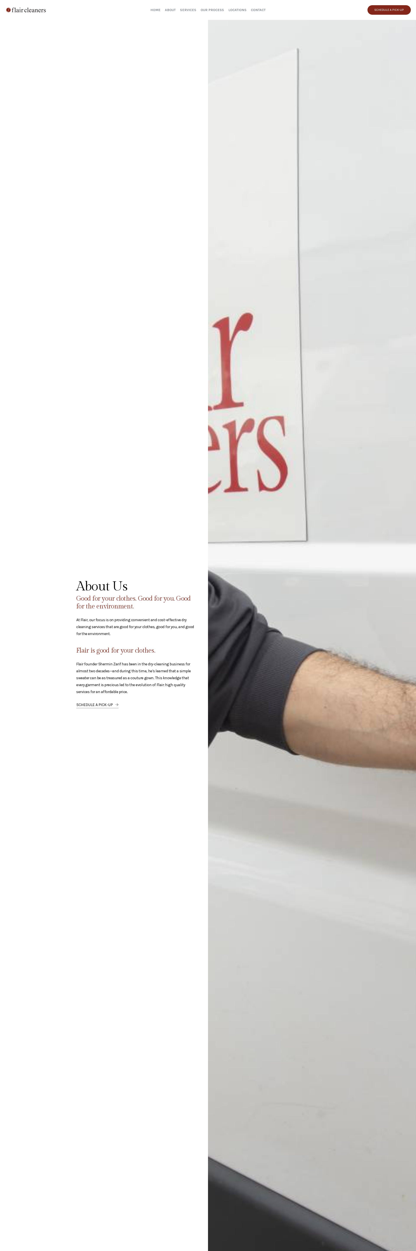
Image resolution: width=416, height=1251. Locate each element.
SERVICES (188, 10)
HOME (155, 10)
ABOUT (170, 10)
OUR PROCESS (212, 10)
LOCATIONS (237, 10)
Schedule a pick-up (389, 10)
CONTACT (258, 10)
